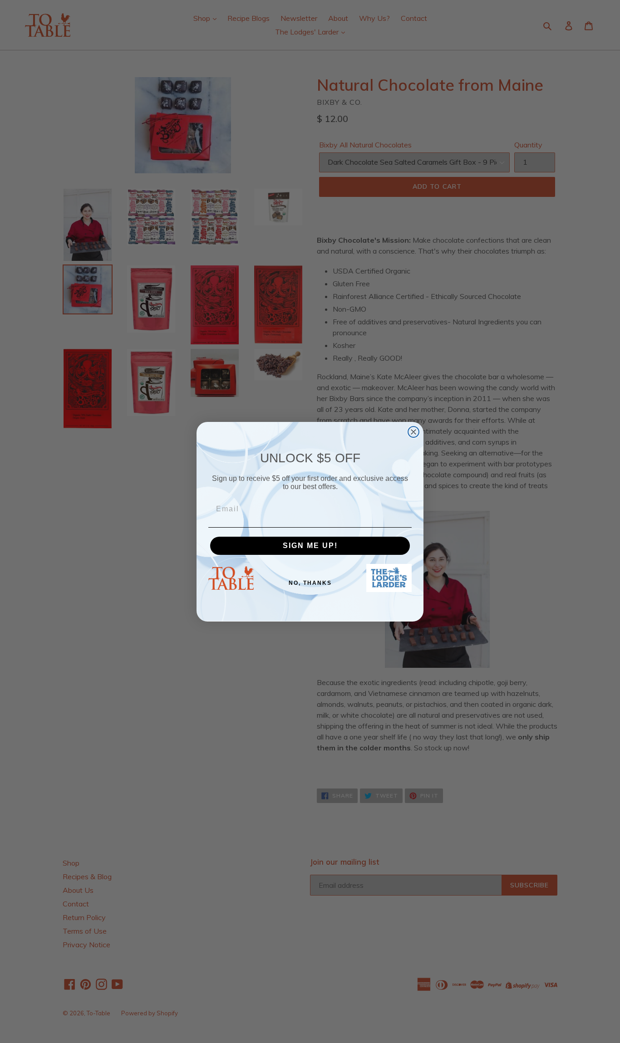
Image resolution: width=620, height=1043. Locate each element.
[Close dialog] (413, 431)
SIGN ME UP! (310, 545)
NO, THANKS (310, 583)
